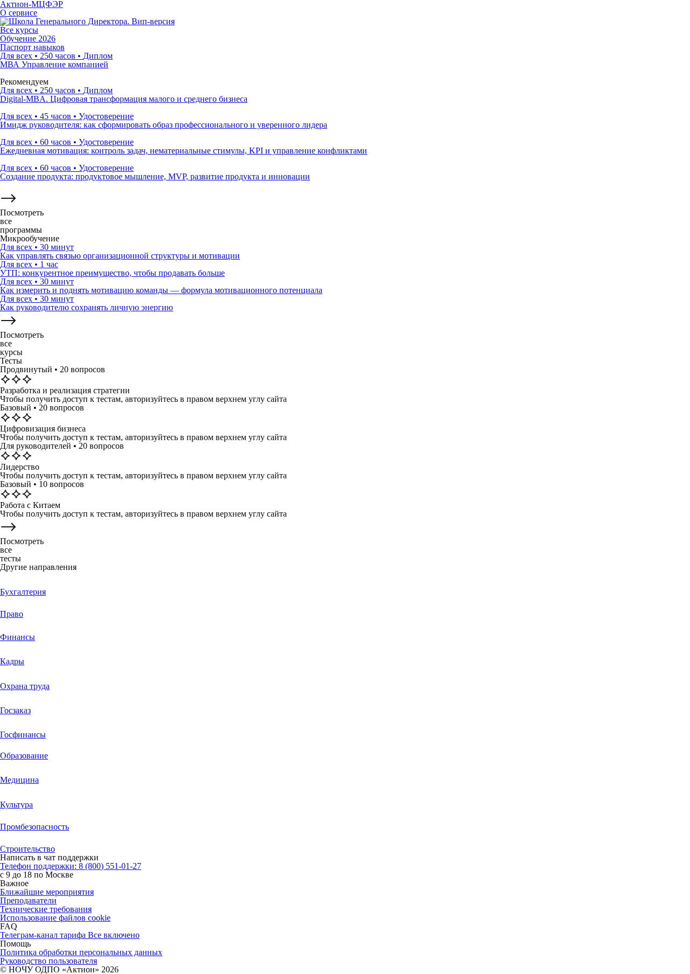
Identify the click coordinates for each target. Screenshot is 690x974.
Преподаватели (28, 900)
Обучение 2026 (28, 38)
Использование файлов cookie (55, 917)
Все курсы (19, 29)
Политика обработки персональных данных (81, 952)
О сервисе (18, 12)
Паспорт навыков (32, 47)
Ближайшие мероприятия (47, 891)
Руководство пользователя (48, 960)
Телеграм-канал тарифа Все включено (70, 935)
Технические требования (46, 909)
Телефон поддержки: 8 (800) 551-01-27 (70, 866)
